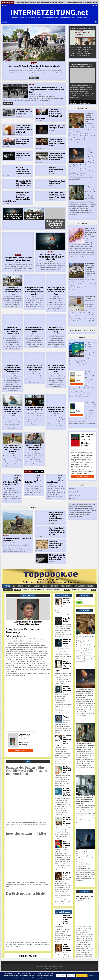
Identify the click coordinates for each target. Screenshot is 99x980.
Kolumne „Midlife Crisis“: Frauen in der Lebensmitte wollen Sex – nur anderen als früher (12, 401)
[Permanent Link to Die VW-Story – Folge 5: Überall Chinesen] (52, 468)
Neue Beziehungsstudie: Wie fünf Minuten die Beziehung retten (34, 438)
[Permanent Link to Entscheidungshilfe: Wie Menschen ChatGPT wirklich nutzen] (34, 311)
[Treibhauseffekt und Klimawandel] (76, 413)
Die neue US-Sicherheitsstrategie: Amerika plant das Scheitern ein (56, 536)
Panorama (6, 526)
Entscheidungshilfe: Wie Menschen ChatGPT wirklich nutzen (34, 321)
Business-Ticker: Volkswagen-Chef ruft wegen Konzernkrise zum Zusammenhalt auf (12, 360)
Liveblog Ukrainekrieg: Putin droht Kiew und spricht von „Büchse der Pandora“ (56, 142)
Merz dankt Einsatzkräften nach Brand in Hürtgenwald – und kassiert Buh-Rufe (23, 170)
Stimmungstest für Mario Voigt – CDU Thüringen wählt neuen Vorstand (24, 183)
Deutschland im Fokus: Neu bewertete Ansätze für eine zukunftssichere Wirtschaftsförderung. (81, 66)
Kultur (36, 462)
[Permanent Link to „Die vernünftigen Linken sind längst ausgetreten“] (42, 129)
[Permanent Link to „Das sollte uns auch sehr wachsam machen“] (42, 184)
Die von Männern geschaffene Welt (81, 28)
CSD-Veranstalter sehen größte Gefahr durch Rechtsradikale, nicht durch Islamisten (57, 156)
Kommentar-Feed (74, 492)
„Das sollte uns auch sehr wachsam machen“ (57, 182)
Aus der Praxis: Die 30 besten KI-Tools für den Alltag (56, 321)
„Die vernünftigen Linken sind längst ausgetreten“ (57, 127)
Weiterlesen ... (34, 78)
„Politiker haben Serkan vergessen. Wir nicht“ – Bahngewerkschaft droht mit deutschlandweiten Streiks (46, 89)
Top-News (34, 63)
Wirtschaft (28, 462)
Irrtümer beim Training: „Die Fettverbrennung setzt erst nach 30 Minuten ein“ (13, 216)
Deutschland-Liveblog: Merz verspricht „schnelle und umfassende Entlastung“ (56, 400)
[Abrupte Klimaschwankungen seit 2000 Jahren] (76, 382)
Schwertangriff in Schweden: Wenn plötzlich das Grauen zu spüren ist (34, 66)
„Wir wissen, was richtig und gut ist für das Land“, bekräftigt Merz (24, 112)
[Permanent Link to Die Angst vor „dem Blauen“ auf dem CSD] (9, 156)
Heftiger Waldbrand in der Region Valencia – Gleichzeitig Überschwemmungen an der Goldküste (56, 508)
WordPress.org (73, 495)
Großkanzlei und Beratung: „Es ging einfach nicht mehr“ (34, 399)
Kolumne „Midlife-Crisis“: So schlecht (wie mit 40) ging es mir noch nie (34, 359)
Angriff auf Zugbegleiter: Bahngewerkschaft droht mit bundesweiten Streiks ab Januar (56, 282)
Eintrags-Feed (73, 488)
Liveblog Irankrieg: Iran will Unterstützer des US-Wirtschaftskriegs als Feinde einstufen (55, 215)
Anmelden (72, 485)
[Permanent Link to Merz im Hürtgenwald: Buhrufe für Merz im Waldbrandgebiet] (9, 141)
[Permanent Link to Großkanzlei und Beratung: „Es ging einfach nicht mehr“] (34, 391)
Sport (41, 462)
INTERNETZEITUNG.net (49, 12)
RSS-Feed (31, 68)
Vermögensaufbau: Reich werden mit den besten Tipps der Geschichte (18, 250)
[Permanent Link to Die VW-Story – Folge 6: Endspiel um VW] (30, 468)
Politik (31, 84)
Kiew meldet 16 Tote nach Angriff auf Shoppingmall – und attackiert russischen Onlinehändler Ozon (16, 197)
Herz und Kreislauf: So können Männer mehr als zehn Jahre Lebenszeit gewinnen (12, 439)
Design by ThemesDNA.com (49, 960)
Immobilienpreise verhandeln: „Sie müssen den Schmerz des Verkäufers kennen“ (12, 322)
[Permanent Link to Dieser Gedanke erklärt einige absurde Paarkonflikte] (17, 514)
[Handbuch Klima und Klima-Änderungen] (76, 353)
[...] (79, 99)
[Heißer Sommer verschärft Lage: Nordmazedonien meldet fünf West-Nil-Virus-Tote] (76, 239)
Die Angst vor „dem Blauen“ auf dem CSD (23, 154)
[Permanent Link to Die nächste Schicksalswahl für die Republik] (42, 170)
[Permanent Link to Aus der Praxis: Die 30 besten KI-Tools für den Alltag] (56, 311)
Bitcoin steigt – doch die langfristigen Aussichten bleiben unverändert (57, 548)
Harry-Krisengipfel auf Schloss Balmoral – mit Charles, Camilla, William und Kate (57, 522)
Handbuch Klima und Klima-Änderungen (90, 341)
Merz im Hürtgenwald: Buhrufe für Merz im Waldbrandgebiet (23, 141)
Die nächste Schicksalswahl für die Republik (56, 169)
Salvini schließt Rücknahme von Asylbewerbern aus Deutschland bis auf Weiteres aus (49, 114)
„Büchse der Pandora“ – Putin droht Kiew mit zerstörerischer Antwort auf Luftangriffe (24, 129)
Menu (5, 5)
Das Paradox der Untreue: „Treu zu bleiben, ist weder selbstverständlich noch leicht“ (56, 360)
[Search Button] (96, 22)
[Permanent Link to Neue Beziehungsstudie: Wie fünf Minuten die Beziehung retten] (34, 429)
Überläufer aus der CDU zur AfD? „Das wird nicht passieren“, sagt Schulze (57, 195)
